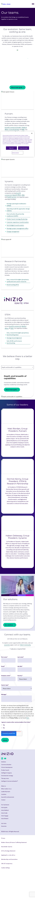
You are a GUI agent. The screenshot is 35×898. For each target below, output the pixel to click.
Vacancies (3, 826)
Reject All (11, 148)
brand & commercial (15, 326)
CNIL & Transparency (6, 863)
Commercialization (6, 764)
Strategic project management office (17, 228)
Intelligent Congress (6, 773)
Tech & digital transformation (15, 225)
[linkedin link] (2, 759)
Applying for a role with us (8, 855)
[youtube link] (5, 759)
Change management (13, 231)
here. (27, 718)
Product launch (5, 770)
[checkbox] (16, 726)
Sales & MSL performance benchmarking (14, 342)
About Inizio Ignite (16, 87)
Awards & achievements (7, 797)
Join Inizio (3, 823)
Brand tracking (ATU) (13, 285)
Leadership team (5, 791)
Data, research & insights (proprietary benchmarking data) (18, 334)
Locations (3, 794)
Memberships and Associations (9, 859)
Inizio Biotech (4, 818)
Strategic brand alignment (14, 338)
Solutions (3, 762)
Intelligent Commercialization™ (9, 781)
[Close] (32, 133)
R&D (23, 130)
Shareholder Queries (6, 846)
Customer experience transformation (18, 222)
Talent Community (25, 645)
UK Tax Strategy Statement (8, 851)
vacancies (7, 645)
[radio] (16, 725)
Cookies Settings (15, 152)
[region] (17, 144)
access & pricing (14, 130)
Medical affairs (16, 195)
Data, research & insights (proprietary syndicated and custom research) (18, 281)
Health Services (11, 197)
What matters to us (6, 789)
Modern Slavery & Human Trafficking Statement (14, 842)
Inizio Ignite (4, 807)
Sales (12, 328)
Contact (3, 800)
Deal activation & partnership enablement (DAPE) (15, 215)
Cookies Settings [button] (5, 868)
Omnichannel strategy (7, 775)
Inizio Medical (5, 810)
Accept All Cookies (24, 148)
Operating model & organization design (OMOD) (18, 210)
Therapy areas (5, 778)
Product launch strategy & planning (17, 219)
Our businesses (5, 805)
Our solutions (9, 625)
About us (3, 786)
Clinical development (6, 767)
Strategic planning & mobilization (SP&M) (16, 205)
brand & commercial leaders (13, 127)
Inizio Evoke (4, 813)
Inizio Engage (4, 816)
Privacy (3, 838)
